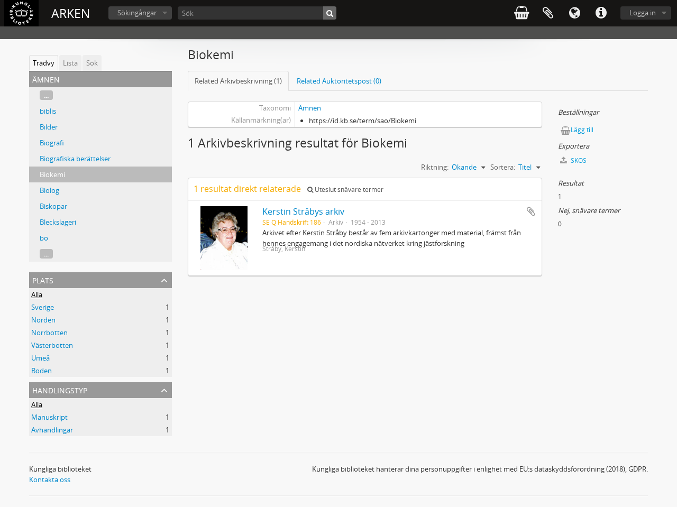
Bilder (49, 127)
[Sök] (329, 13)
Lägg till (582, 129)
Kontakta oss (49, 479)
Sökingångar (137, 12)
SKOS (578, 160)
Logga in (642, 12)
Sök (92, 63)
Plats (42, 279)
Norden (43, 320)
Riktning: (435, 167)
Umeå (40, 358)
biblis (48, 111)
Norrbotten (49, 332)
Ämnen (309, 108)
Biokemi (52, 174)
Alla (36, 294)
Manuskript (49, 417)
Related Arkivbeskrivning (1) (238, 81)
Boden (41, 370)
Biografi (52, 143)
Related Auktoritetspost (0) (339, 81)
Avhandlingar (52, 430)
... (46, 95)
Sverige (42, 307)
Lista (70, 63)
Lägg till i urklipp (531, 211)
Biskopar (53, 206)
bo (44, 238)
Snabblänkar (601, 13)
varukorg (521, 13)
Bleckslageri (58, 222)
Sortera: (502, 167)
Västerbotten (52, 345)
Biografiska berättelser (75, 158)
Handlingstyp (59, 389)
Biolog (49, 190)
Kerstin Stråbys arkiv (303, 211)
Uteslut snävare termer (348, 189)
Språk (574, 13)
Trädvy (43, 63)
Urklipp (548, 13)
